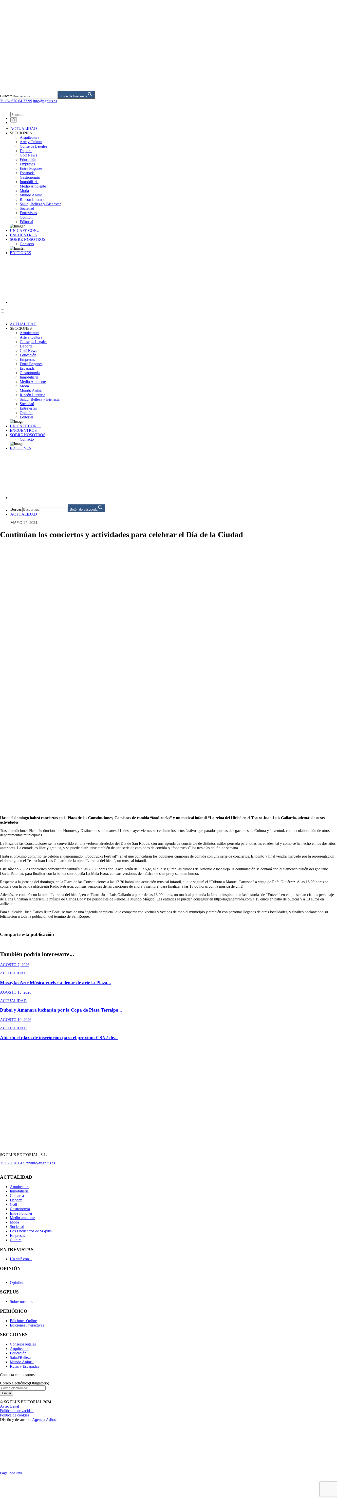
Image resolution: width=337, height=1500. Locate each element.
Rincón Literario (32, 395)
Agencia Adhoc (44, 1419)
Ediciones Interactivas (27, 1325)
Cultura (15, 1240)
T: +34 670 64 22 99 (16, 101)
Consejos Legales (33, 342)
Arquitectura (29, 333)
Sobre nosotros (21, 1301)
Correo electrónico (24, 1383)
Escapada (27, 368)
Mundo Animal (31, 390)
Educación (28, 355)
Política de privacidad (17, 1411)
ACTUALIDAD (23, 324)
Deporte (26, 346)
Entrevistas (28, 408)
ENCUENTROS (23, 430)
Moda (24, 386)
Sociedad (27, 404)
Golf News (28, 350)
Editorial (26, 417)
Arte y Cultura (31, 337)
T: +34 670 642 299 (15, 1163)
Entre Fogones (31, 364)
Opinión (26, 413)
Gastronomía (30, 373)
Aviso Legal (9, 1406)
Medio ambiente (22, 1218)
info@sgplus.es (45, 101)
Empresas (27, 359)
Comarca (17, 1195)
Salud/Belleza (20, 1357)
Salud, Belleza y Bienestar (40, 399)
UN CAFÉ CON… (25, 426)
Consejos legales (23, 1344)
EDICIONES (20, 448)
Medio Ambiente (33, 381)
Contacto (27, 439)
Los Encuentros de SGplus (31, 1231)
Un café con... (21, 1259)
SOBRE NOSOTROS (27, 435)
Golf (13, 1204)
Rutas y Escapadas (24, 1366)
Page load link (11, 1473)
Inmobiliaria (29, 377)
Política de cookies (14, 1415)
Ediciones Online (23, 1321)
